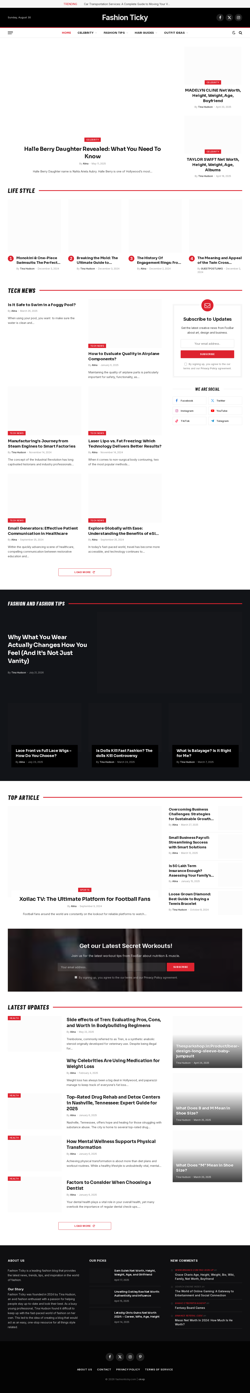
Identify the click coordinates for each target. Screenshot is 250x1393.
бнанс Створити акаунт (190, 1303)
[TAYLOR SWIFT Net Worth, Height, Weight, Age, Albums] (212, 135)
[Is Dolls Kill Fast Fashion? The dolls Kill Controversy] (125, 727)
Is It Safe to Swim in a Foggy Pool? (42, 304)
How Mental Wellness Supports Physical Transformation (111, 1144)
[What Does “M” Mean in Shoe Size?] (207, 1156)
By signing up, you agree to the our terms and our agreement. (128, 977)
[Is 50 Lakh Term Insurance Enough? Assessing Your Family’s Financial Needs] (230, 875)
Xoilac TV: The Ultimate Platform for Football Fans (84, 899)
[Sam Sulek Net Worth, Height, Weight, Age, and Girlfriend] (100, 1275)
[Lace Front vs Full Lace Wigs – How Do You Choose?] (44, 727)
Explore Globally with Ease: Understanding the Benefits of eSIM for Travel (123, 531)
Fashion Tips (114, 32)
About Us (84, 1369)
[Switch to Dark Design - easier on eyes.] (233, 32)
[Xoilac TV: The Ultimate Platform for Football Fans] (85, 851)
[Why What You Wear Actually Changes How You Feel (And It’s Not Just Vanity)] (169, 652)
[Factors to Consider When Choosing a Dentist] (35, 1194)
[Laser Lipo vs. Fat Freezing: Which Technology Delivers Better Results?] (125, 410)
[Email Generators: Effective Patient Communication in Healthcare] (44, 498)
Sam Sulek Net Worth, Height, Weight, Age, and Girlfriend (135, 1272)
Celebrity (86, 32)
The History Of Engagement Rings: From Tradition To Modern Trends (159, 260)
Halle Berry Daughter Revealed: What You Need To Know (92, 153)
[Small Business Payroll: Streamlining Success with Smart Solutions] (230, 846)
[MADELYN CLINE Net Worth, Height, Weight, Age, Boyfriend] (212, 66)
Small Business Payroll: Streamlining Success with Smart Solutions (189, 842)
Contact (104, 1369)
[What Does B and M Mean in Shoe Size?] (207, 1099)
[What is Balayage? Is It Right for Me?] (205, 727)
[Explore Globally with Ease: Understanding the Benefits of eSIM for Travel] (125, 498)
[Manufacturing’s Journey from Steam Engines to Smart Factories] (44, 410)
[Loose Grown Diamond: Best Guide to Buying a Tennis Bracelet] (230, 903)
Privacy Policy (209, 368)
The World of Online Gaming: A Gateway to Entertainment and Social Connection (204, 1293)
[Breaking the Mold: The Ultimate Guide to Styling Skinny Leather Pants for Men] (94, 226)
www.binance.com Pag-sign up (194, 1270)
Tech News (97, 345)
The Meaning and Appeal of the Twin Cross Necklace (219, 260)
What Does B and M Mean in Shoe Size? (203, 1111)
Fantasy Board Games (190, 1307)
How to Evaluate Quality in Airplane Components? (123, 356)
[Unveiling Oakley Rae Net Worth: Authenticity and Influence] (100, 1296)
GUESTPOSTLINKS (212, 268)
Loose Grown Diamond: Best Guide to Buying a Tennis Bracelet (190, 899)
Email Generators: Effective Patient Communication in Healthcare (43, 531)
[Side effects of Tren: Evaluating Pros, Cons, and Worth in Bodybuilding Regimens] (35, 1034)
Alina (85, 163)
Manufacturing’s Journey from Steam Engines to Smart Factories (42, 444)
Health (14, 1018)
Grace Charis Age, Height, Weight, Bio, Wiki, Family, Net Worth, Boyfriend (205, 1276)
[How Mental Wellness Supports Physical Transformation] (35, 1153)
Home (66, 32)
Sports (85, 890)
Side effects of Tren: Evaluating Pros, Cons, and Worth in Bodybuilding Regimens (114, 1022)
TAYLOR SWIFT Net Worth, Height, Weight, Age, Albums (213, 164)
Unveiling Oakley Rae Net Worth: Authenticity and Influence (137, 1293)
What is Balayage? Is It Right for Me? (204, 753)
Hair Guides (144, 32)
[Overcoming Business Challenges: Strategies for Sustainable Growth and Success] (230, 818)
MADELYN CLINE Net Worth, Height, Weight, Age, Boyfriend (213, 95)
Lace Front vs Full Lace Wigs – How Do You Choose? (43, 753)
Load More (82, 572)
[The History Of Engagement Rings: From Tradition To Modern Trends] (155, 226)
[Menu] (10, 32)
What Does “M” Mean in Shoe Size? (204, 1168)
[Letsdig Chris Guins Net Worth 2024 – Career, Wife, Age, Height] (100, 1317)
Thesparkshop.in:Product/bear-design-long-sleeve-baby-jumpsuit (207, 1051)
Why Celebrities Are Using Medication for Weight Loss (113, 1063)
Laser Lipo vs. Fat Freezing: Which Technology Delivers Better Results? (125, 444)
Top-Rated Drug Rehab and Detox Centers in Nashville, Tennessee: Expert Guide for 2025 (113, 1102)
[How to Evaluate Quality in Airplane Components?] (125, 323)
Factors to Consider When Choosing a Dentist (109, 1185)
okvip (141, 1379)
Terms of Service (159, 1369)
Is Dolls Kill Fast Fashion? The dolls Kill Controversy (124, 753)
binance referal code (189, 1315)
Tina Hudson (205, 106)
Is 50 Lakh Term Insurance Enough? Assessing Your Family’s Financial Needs (190, 871)
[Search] (240, 32)
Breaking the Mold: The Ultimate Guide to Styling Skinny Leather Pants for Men (97, 260)
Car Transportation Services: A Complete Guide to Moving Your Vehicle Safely (128, 4)
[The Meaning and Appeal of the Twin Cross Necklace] (215, 226)
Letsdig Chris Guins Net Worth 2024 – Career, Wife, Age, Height (137, 1314)
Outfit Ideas (174, 32)
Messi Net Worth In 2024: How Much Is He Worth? (204, 1322)
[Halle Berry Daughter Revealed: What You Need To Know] (92, 97)
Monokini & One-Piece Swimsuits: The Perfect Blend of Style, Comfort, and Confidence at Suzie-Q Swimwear (38, 260)
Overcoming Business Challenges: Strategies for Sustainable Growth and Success (190, 814)
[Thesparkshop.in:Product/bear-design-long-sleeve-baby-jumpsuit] (207, 1042)
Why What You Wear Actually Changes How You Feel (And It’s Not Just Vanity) (47, 649)
